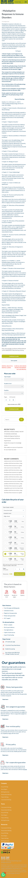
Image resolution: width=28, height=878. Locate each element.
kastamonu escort (8, 481)
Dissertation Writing (6, 794)
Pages (5, 397)
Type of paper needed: (8, 507)
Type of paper (7, 376)
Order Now (18, 2)
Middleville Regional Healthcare (12, 436)
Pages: (4, 568)
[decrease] (6, 400)
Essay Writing (4, 786)
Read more (5, 699)
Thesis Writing (4, 797)
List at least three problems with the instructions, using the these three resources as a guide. (13, 463)
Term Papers (4, 789)
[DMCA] (5, 851)
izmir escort (7, 467)
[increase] (13, 400)
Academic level (7, 383)
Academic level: (7, 513)
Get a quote (14, 360)
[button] (3, 874)
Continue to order (14, 356)
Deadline (6, 390)
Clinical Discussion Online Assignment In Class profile (20, 367)
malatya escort (7, 461)
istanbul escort (7, 474)
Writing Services (5, 792)
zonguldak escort (8, 488)
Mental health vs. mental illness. (7, 366)
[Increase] (23, 569)
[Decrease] (15, 569)
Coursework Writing (6, 799)
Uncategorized (5, 21)
